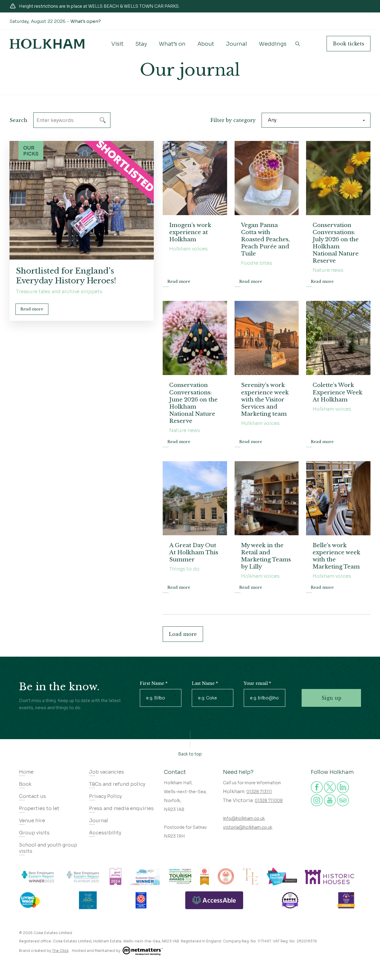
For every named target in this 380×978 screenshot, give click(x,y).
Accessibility (105, 833)
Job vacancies (106, 772)
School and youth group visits (48, 848)
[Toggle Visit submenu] (117, 48)
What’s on (172, 44)
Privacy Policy (105, 796)
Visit (117, 44)
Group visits (34, 833)
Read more (31, 309)
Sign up (331, 698)
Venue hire (32, 820)
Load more (183, 634)
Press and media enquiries (121, 808)
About (205, 44)
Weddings (272, 44)
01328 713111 (259, 791)
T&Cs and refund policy (117, 784)
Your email (257, 683)
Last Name (205, 683)
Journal (236, 44)
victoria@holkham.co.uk (247, 827)
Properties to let (39, 808)
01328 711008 (269, 800)
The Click (60, 950)
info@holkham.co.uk (244, 818)
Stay (141, 44)
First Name (153, 683)
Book (348, 44)
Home (26, 772)
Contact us (32, 796)
